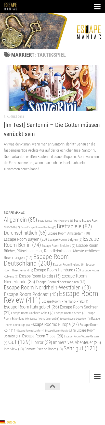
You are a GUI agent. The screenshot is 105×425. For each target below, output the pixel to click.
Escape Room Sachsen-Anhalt (32, 313)
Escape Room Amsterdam (68, 233)
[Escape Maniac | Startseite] (13, 6)
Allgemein (20, 219)
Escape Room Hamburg (57, 269)
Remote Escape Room (43, 349)
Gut (19, 342)
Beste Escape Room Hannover (55, 220)
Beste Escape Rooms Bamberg (38, 227)
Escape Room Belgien (65, 239)
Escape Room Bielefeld (58, 246)
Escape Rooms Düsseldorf (75, 318)
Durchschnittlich (25, 233)
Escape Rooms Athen (70, 313)
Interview (14, 349)
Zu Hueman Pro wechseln (74, 404)
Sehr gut (80, 348)
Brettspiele (74, 226)
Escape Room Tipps (42, 335)
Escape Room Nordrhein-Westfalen (47, 287)
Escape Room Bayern (25, 239)
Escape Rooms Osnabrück (60, 330)
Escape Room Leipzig (40, 276)
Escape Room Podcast (31, 294)
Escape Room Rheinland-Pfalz (65, 301)
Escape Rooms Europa (55, 324)
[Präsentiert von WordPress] (31, 404)
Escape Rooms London (30, 330)
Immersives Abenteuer (77, 342)
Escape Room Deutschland (36, 260)
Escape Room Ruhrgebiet (31, 307)
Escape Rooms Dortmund (44, 318)
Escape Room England (69, 264)
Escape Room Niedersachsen (60, 282)
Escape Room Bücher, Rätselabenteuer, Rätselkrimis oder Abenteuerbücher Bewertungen (52, 251)
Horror (41, 342)
